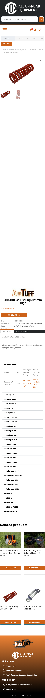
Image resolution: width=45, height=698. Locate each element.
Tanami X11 (11, 444)
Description (7, 331)
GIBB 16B (9, 502)
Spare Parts (29, 326)
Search (6, 44)
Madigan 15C (11, 435)
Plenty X (9, 408)
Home (4, 50)
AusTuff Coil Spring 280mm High (27, 383)
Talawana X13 (12, 480)
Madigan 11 (11, 426)
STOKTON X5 (11, 417)
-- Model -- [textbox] (21, 38)
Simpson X (10, 413)
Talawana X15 (12, 484)
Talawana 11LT (12, 471)
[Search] (41, 19)
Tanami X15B (11, 462)
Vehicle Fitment (22, 331)
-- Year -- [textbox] (34, 38)
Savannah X (11, 404)
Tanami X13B (11, 453)
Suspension (32, 50)
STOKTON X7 (11, 422)
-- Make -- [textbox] (6, 38)
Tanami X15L (11, 466)
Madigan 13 (11, 431)
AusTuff (16, 326)
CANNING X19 (11, 511)
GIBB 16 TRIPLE (12, 507)
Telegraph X (11, 399)
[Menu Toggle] (4, 29)
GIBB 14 (9, 493)
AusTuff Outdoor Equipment (17, 50)
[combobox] (8, 38)
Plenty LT (10, 395)
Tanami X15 (11, 458)
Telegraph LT (11, 364)
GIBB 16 (9, 498)
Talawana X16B (12, 489)
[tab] (7, 331)
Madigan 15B (11, 440)
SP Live (22, 326)
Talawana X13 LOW (14, 475)
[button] (41, 61)
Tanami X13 (11, 449)
